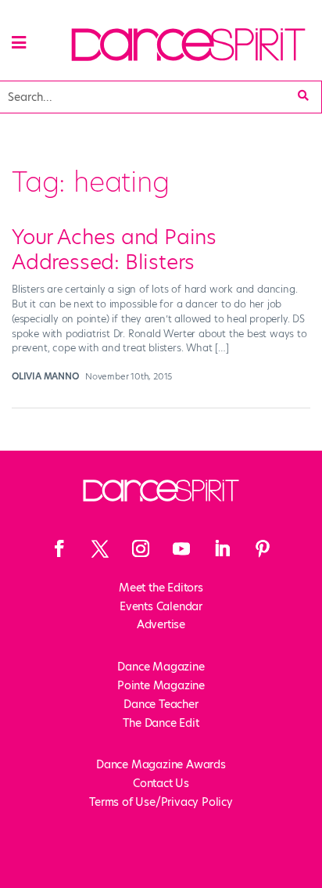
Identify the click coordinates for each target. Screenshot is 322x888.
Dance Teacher (160, 704)
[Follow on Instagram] (140, 548)
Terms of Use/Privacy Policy (161, 802)
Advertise (161, 624)
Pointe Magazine (161, 685)
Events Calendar (161, 606)
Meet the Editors (161, 587)
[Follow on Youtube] (181, 548)
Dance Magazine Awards (161, 764)
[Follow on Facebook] (59, 548)
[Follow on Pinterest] (262, 548)
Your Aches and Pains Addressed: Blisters (114, 249)
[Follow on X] (100, 548)
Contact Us (161, 783)
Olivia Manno (45, 376)
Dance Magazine (160, 666)
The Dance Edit (161, 723)
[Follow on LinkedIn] (222, 548)
